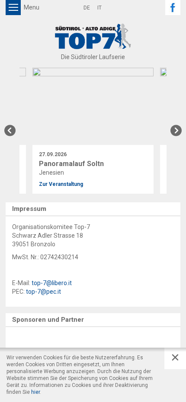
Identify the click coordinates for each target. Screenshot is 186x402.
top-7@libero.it (52, 283)
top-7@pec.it (43, 291)
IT (99, 8)
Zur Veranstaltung (61, 184)
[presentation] (10, 130)
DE (86, 8)
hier (35, 392)
